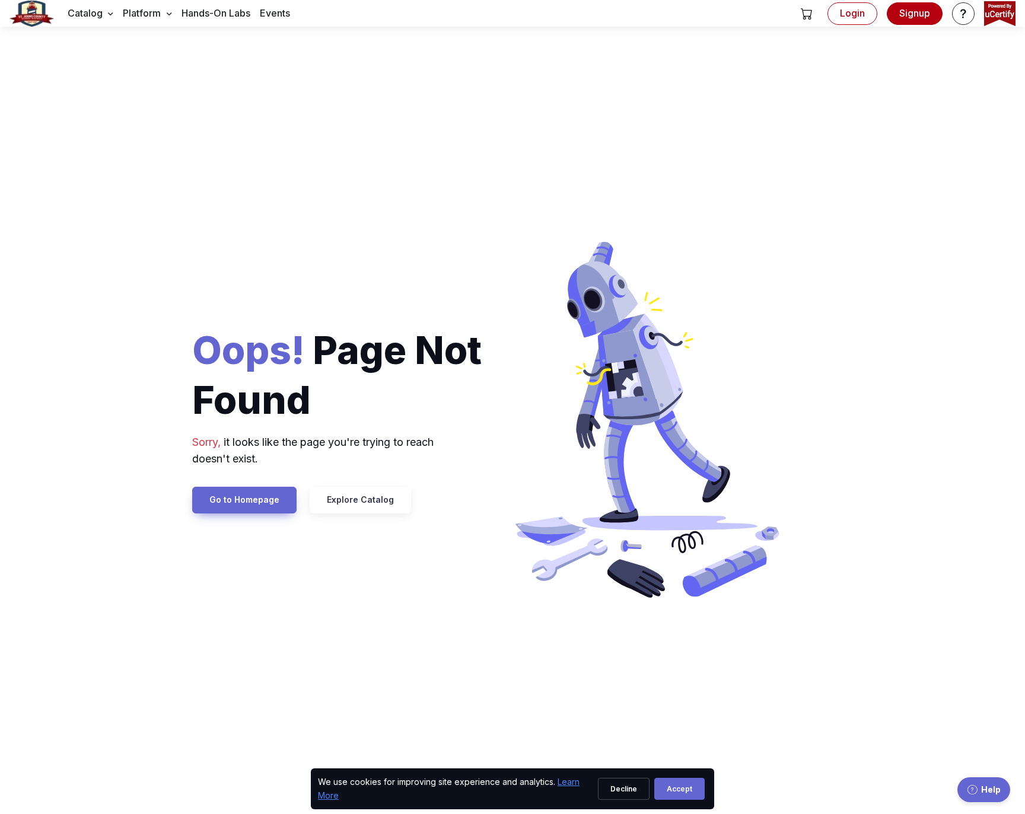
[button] (806, 13)
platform (142, 13)
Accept (679, 788)
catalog (85, 13)
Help (991, 789)
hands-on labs (216, 13)
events (275, 13)
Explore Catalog (360, 499)
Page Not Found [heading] (337, 374)
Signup (914, 13)
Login (852, 13)
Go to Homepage (244, 499)
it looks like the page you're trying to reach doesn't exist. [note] (313, 450)
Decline (623, 788)
